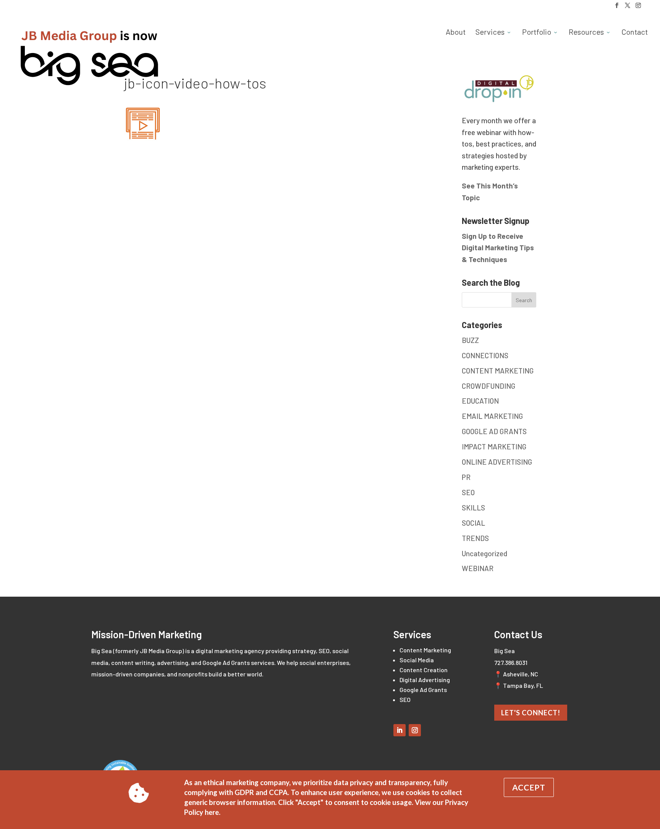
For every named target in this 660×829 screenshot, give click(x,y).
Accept (528, 787)
